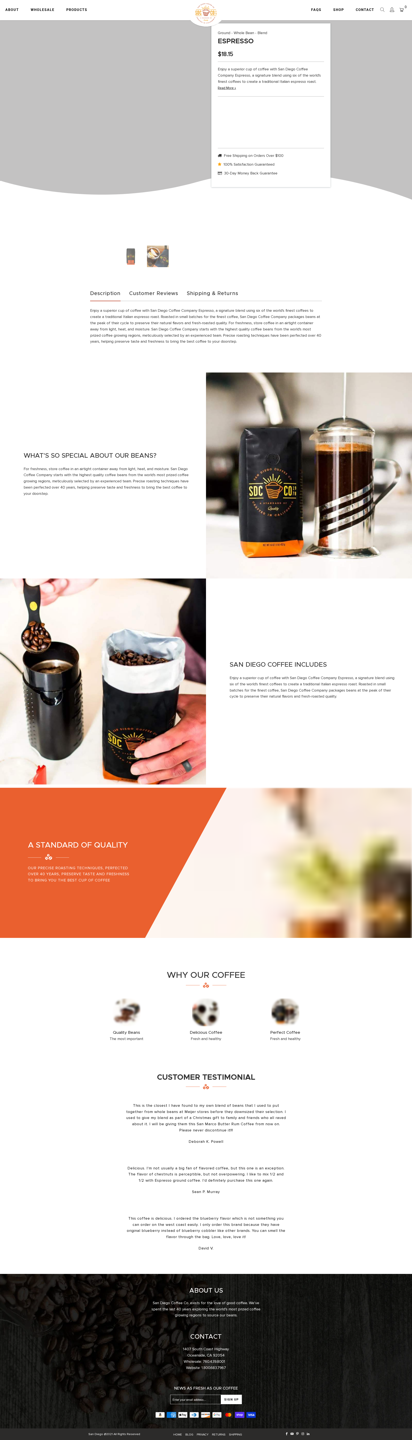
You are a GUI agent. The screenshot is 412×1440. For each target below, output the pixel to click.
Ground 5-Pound (284, 114)
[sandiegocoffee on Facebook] (287, 1434)
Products (76, 10)
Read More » (227, 88)
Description (105, 293)
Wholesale (43, 10)
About (12, 10)
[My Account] (392, 10)
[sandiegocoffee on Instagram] (303, 1434)
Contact (365, 10)
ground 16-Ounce (231, 114)
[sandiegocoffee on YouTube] (292, 1434)
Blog (189, 1434)
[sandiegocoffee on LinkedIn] (308, 1434)
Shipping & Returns (212, 293)
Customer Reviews (153, 293)
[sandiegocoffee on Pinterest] (297, 1434)
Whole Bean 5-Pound (311, 116)
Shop (338, 10)
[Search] (382, 10)
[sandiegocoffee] (206, 13)
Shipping (235, 1434)
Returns (219, 1434)
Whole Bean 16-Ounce (257, 116)
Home (177, 1434)
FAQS (316, 10)
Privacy (203, 1434)
